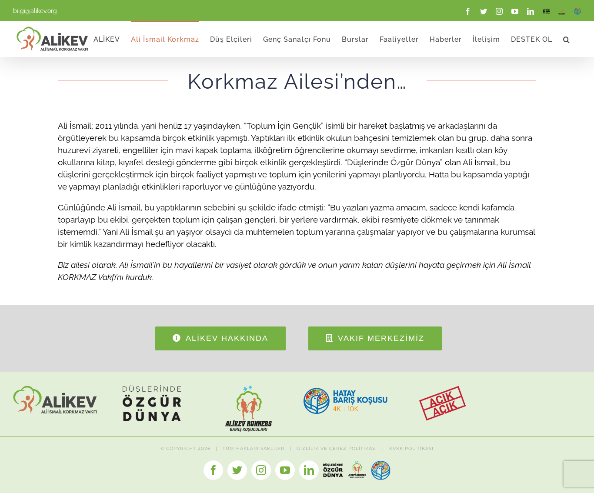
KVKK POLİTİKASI (411, 448)
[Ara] (566, 39)
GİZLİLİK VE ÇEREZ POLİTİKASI (337, 448)
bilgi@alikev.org (35, 10)
